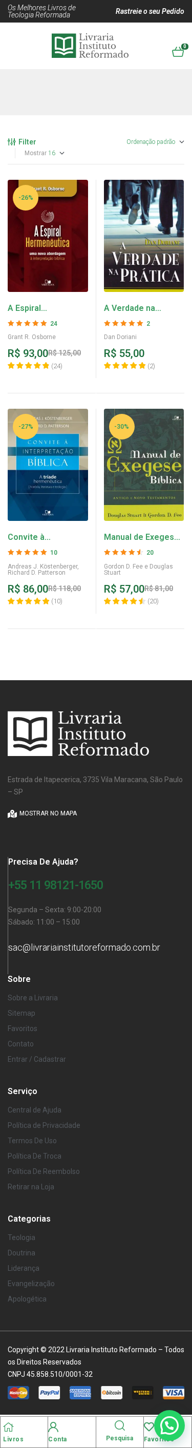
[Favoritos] (149, 1427)
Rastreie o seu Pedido (150, 11)
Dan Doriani (120, 337)
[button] (169, 1425)
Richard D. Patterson (37, 572)
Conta (57, 1439)
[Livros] (8, 1427)
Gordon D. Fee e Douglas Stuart (138, 569)
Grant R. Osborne (32, 337)
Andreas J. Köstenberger (42, 566)
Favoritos (159, 1439)
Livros (13, 1439)
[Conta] (53, 1427)
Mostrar (36, 153)
